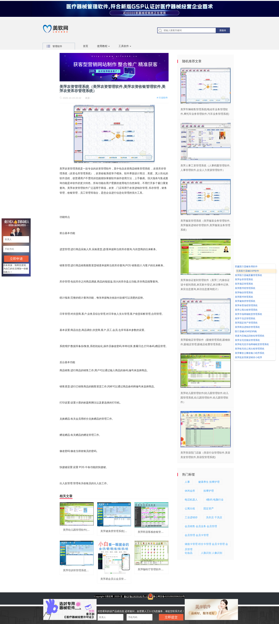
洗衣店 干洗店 (214, 517)
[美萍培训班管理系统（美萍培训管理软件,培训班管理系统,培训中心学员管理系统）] (77, 553)
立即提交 (171, 617)
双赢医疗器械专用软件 (246, 266)
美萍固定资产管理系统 (246, 323)
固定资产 (208, 508)
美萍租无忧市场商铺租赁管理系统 (252, 344)
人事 (187, 482)
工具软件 (124, 46)
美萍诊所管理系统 (244, 279)
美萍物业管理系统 (244, 292)
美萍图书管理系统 (244, 297)
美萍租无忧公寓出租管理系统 (249, 348)
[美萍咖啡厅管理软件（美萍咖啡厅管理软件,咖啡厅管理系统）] (151, 552)
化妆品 (188, 553)
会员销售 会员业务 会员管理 (201, 526)
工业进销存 (191, 517)
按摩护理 (208, 490)
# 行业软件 (162, 97)
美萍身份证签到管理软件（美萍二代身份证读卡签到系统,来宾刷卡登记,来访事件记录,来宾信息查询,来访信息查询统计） (205, 285)
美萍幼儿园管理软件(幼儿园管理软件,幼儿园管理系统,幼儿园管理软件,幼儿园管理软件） (204, 398)
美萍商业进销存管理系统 (247, 327)
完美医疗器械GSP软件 (247, 271)
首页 (85, 46)
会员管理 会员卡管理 (197, 535)
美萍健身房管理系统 (245, 301)
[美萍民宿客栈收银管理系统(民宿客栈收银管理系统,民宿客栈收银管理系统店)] (151, 514)
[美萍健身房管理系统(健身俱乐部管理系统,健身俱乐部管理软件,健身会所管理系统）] (114, 514)
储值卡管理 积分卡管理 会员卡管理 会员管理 (206, 545)
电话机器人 (191, 499)
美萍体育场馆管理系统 (246, 305)
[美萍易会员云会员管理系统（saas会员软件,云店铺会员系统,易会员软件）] (114, 557)
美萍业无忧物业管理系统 (247, 340)
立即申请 (16, 259)
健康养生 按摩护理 (209, 482)
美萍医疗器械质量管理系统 (248, 275)
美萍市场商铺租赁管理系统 (248, 314)
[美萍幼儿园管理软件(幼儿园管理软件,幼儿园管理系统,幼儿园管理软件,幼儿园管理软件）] (77, 513)
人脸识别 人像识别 (211, 553)
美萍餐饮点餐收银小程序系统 (249, 353)
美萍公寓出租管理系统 (246, 309)
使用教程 (102, 46)
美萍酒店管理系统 (244, 283)
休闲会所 (190, 490)
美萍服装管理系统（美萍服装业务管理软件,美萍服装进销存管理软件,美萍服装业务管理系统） (205, 225)
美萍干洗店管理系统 (245, 318)
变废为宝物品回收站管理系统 (249, 335)
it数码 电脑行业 (214, 499)
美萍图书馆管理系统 (245, 288)
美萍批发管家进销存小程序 (248, 357)
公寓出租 (190, 508)
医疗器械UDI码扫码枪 (246, 331)
